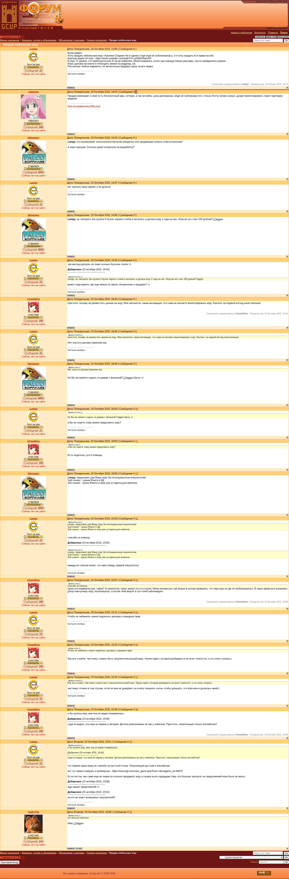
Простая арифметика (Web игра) (84, 106)
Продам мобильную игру (122, 40)
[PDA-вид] (48, 28)
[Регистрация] (29, 28)
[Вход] (38, 28)
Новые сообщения (241, 32)
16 (136, 644)
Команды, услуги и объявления (39, 40)
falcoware (33, 137)
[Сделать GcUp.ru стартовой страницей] (41, 28)
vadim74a (33, 812)
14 (136, 580)
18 (136, 709)
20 (130, 812)
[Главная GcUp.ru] (9, 28)
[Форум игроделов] (20, 28)
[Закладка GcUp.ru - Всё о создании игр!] (45, 28)
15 (136, 612)
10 (136, 408)
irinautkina (33, 299)
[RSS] (52, 28)
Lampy (33, 49)
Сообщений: (33, 70)
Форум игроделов (9, 40)
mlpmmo (33, 91)
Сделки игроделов (97, 40)
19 (130, 741)
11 (136, 441)
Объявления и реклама (71, 40)
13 (136, 518)
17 (136, 677)
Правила (273, 32)
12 (136, 473)
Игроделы (260, 32)
